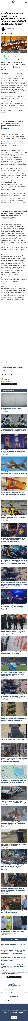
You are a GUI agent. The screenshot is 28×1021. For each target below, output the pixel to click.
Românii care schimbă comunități (19, 992)
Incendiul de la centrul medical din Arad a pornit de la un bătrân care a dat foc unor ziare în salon (13, 451)
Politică (5, 989)
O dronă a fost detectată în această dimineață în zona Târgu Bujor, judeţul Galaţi (14, 472)
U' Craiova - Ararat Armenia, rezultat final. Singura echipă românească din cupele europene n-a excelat (13, 674)
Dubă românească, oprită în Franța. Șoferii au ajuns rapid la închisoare (13, 844)
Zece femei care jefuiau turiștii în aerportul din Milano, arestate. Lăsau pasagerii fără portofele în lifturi (13, 823)
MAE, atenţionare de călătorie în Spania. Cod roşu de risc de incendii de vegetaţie (13, 493)
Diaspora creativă (5, 992)
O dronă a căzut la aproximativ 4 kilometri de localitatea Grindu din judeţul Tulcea (13, 781)
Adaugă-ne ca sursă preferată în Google (15, 56)
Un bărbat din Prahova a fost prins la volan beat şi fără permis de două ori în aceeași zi (13, 429)
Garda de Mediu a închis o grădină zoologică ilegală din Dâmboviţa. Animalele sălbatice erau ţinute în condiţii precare (14, 760)
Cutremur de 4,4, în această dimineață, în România (13, 409)
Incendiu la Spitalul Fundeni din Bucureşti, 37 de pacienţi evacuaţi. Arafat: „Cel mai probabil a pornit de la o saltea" (13, 539)
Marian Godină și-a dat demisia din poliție (13, 739)
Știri (8, 8)
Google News (7, 379)
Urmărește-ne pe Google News (15, 59)
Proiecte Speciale (14, 996)
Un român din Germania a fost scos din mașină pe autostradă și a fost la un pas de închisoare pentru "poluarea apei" (13, 631)
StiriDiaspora (3, 8)
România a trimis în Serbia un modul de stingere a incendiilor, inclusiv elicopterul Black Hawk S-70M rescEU (13, 517)
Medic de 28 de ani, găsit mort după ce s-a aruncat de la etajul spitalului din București (13, 802)
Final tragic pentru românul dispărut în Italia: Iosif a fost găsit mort (12, 911)
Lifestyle (23, 989)
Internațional (12, 989)
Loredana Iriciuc (10, 28)
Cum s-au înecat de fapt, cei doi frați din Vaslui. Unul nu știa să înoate (12, 932)
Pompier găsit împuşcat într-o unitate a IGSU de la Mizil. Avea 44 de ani (12, 652)
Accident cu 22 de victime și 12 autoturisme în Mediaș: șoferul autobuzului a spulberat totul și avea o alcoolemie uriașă (13, 696)
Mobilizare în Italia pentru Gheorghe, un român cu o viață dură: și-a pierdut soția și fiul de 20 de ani (13, 890)
